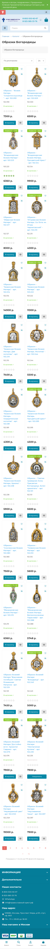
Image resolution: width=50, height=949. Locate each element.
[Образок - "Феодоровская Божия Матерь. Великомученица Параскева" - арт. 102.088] (37, 594)
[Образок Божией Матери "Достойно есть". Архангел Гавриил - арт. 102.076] (13, 728)
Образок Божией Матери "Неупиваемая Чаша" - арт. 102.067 (36, 810)
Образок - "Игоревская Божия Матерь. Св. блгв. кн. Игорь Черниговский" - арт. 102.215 (36, 223)
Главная (5, 36)
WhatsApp (10, 899)
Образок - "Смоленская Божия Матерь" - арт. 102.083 (13, 549)
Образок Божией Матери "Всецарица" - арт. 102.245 (35, 678)
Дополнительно (12, 879)
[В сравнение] (22, 74)
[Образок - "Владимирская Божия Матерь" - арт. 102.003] (37, 77)
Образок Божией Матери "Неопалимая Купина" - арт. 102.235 (35, 747)
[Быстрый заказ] (20, 123)
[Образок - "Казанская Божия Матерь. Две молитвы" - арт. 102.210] (13, 333)
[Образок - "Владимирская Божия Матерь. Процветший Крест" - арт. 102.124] (37, 139)
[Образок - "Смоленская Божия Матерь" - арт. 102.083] (13, 532)
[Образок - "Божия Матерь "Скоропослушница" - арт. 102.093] (13, 77)
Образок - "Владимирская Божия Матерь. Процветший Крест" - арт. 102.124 (36, 158)
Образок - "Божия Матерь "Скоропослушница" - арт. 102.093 (12, 94)
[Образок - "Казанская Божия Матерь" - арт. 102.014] (13, 271)
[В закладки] (22, 69)
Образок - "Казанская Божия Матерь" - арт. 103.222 (35, 288)
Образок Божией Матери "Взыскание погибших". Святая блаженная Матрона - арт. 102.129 (12, 681)
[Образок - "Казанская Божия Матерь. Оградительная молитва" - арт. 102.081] (13, 398)
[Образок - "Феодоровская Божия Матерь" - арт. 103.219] (13, 594)
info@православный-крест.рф (19, 903)
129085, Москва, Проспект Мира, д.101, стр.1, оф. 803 (25, 914)
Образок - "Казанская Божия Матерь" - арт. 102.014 (12, 288)
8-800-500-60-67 (30, 18)
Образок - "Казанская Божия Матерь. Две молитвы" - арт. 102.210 (12, 351)
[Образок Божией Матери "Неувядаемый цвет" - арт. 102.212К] (13, 793)
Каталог (15, 36)
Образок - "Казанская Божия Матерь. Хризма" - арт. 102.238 (12, 482)
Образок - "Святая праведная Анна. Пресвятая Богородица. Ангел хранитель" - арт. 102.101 (36, 484)
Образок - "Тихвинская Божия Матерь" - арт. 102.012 (36, 549)
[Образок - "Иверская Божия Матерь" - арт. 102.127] (13, 204)
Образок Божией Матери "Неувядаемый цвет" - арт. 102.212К (13, 810)
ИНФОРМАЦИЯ (11, 872)
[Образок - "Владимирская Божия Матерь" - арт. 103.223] (13, 139)
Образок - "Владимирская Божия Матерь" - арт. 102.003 (35, 94)
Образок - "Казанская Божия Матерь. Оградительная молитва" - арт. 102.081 (12, 417)
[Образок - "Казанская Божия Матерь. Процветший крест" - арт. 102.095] (37, 398)
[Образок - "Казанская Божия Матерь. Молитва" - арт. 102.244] (37, 333)
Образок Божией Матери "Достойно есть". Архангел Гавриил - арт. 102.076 (12, 747)
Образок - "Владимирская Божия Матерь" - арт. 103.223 (11, 156)
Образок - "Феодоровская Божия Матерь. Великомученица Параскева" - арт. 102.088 (35, 613)
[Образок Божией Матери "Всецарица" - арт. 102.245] (37, 661)
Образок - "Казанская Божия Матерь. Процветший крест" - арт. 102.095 (36, 416)
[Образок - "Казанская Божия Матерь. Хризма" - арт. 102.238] (13, 465)
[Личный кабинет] (46, 12)
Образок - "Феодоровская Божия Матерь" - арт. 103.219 (11, 611)
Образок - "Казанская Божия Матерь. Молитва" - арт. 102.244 (36, 350)
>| (28, 854)
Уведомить (37, 776)
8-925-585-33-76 (30, 21)
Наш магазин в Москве (16, 924)
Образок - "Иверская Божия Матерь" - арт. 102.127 (11, 221)
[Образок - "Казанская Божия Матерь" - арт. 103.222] (37, 271)
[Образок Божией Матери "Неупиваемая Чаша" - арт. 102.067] (37, 793)
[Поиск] (45, 28)
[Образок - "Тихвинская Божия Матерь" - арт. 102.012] (37, 532)
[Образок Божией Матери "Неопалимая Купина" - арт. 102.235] (37, 728)
